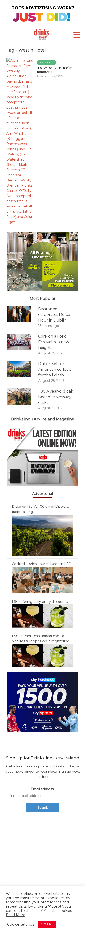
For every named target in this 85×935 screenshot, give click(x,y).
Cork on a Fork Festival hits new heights (53, 342)
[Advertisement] (42, 865)
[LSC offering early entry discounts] (42, 616)
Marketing (46, 62)
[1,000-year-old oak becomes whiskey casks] (22, 396)
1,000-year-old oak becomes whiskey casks (55, 397)
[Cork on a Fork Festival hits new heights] (22, 342)
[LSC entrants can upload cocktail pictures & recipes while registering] (42, 655)
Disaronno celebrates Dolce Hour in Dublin (54, 314)
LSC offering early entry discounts (40, 602)
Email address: (42, 789)
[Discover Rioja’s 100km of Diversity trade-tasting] (42, 535)
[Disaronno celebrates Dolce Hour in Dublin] (22, 314)
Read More (15, 915)
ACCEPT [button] (46, 924)
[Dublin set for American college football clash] (22, 369)
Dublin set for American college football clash (54, 369)
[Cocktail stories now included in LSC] (42, 580)
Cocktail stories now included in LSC (41, 564)
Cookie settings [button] (20, 924)
